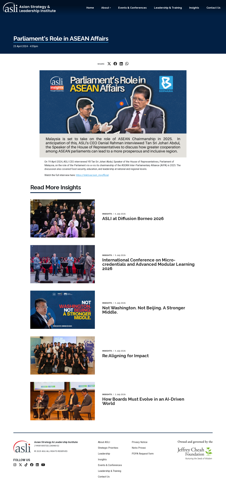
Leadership (104, 453)
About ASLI (104, 442)
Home (90, 7)
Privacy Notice (139, 442)
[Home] (30, 7)
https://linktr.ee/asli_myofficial (92, 175)
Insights (194, 7)
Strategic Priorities (108, 447)
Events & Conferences (132, 7)
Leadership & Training (168, 7)
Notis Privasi (139, 447)
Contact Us (213, 7)
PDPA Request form (143, 453)
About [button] (105, 7)
